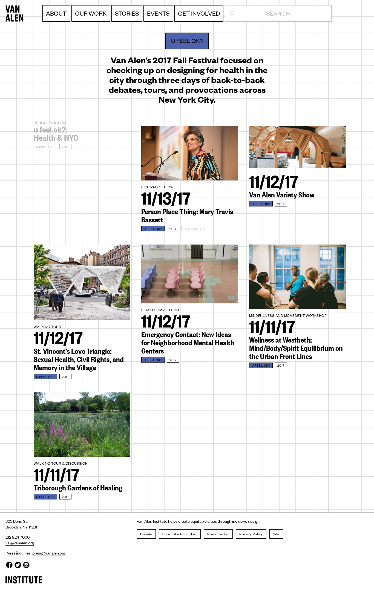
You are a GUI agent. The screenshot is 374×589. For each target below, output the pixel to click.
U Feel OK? (45, 146)
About (56, 13)
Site (276, 533)
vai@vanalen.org (19, 542)
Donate (146, 533)
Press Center (218, 533)
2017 (65, 146)
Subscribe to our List (179, 533)
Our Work (91, 13)
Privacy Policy (251, 533)
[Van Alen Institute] (23, 13)
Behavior (192, 228)
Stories (127, 13)
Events (158, 13)
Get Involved (199, 13)
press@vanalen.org (48, 553)
